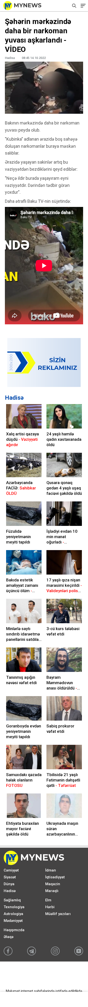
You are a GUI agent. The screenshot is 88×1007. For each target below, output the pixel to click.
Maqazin (52, 884)
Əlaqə (8, 937)
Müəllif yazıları (58, 914)
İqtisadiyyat (55, 877)
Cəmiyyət (11, 870)
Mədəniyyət (13, 920)
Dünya (9, 884)
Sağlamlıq (12, 900)
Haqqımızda (14, 930)
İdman (50, 870)
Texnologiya (14, 907)
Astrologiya (13, 914)
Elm (48, 900)
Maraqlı (51, 891)
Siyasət (10, 877)
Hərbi (50, 907)
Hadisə (14, 397)
